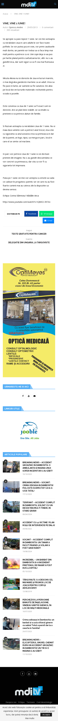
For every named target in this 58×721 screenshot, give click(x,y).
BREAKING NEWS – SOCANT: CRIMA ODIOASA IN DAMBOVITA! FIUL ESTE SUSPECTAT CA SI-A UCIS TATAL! (38, 486)
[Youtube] (29, 673)
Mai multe (29, 718)
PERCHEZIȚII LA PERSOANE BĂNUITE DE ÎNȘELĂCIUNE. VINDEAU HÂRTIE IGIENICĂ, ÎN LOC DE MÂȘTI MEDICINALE (37, 604)
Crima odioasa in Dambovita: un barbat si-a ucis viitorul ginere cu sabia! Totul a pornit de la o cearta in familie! (38, 624)
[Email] (35, 673)
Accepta (46, 714)
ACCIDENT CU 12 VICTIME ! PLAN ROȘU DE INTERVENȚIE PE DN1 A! (39, 523)
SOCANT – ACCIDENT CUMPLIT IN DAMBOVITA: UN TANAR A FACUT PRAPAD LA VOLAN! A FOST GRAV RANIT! (38, 543)
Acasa (5, 13)
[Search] (55, 4)
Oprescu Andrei (16, 27)
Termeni (30, 702)
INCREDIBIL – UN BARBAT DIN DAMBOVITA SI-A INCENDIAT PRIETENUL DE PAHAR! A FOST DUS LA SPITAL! (37, 564)
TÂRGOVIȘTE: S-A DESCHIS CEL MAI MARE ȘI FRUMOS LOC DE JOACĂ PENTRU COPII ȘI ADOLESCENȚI (38, 584)
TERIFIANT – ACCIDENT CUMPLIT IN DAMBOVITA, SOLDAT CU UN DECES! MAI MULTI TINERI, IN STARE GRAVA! (39, 506)
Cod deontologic (44, 702)
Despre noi (11, 702)
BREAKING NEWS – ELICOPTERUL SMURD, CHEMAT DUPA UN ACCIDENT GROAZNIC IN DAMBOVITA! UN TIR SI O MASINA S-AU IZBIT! (38, 645)
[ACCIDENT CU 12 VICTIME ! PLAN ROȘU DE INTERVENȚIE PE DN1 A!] (11, 527)
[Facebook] (22, 673)
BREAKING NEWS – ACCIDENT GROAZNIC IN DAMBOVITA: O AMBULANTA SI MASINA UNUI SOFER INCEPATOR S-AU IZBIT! (38, 466)
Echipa (21, 702)
